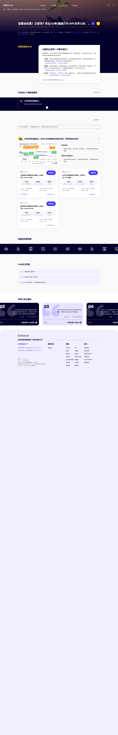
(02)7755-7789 (25, 359)
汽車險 (77, 362)
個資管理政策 (88, 353)
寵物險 (77, 351)
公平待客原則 (88, 359)
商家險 (77, 359)
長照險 (68, 362)
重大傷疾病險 (69, 359)
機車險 (77, 365)
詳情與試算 (50, 194)
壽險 (67, 351)
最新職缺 (86, 362)
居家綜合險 (78, 356)
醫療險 (68, 353)
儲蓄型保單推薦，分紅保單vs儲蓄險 (56, 70)
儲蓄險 (68, 365)
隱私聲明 (86, 348)
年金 (76, 348)
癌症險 (68, 356)
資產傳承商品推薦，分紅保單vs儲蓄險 (57, 63)
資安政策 (86, 351)
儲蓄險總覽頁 (25, 34)
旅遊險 (50, 348)
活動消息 (74, 5)
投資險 (77, 353)
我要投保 (51, 173)
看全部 (96, 92)
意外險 (68, 348)
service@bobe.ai (25, 360)
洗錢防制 (86, 356)
